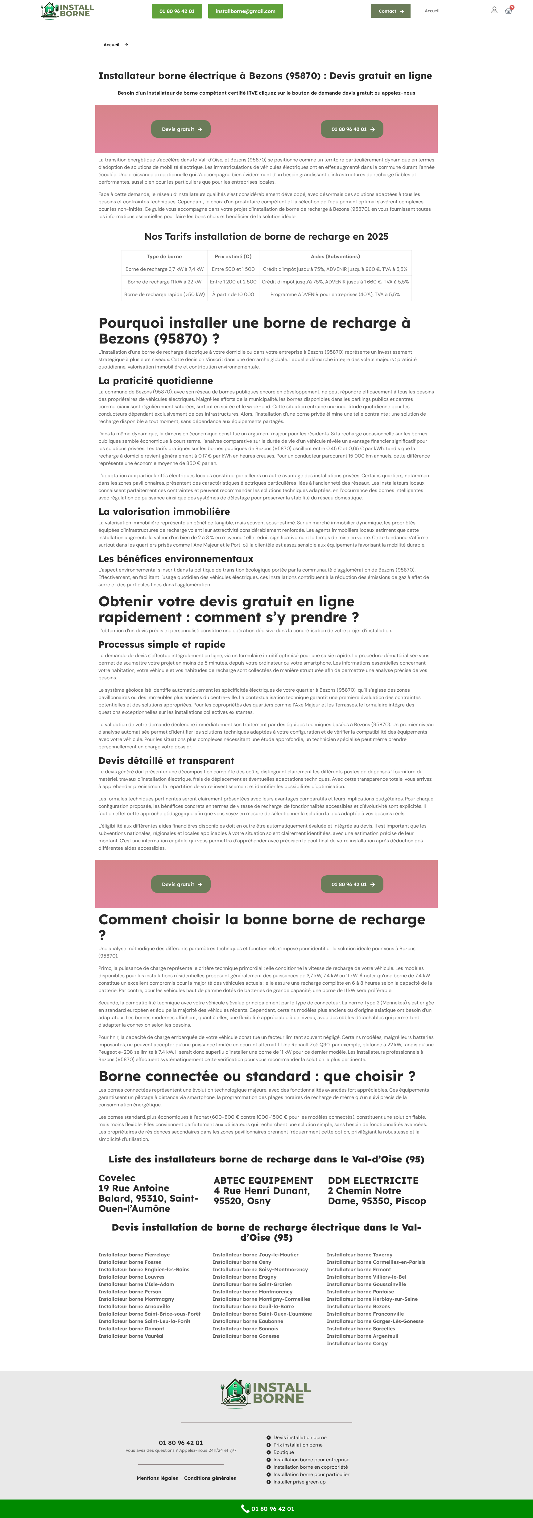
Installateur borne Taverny (360, 1254)
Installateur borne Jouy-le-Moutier (256, 1254)
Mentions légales (157, 1478)
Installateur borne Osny (242, 1262)
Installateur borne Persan (129, 1291)
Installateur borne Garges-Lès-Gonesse (375, 1321)
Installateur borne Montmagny (136, 1299)
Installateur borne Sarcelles (361, 1328)
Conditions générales (210, 1478)
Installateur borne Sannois (245, 1328)
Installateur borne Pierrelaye (134, 1254)
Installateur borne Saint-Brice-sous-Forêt (149, 1314)
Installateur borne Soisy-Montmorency (260, 1269)
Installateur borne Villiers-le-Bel (366, 1277)
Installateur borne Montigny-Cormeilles (262, 1299)
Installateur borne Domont (131, 1328)
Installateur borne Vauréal (130, 1336)
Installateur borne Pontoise (360, 1291)
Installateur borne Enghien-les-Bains (143, 1269)
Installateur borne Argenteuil (363, 1336)
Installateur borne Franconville (365, 1314)
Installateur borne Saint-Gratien (252, 1284)
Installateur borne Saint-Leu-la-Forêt (144, 1321)
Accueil (432, 11)
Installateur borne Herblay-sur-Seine (372, 1299)
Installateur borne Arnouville (134, 1306)
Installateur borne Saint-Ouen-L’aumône (262, 1314)
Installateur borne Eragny (245, 1277)
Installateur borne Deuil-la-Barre (253, 1306)
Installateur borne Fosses (129, 1262)
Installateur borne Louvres (131, 1277)
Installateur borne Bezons (358, 1306)
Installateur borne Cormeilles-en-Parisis (376, 1262)
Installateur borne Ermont (359, 1269)
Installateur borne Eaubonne (248, 1321)
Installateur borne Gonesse (246, 1336)
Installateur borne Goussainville (366, 1284)
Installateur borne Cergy (357, 1343)
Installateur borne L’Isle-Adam (136, 1284)
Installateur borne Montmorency (253, 1291)
